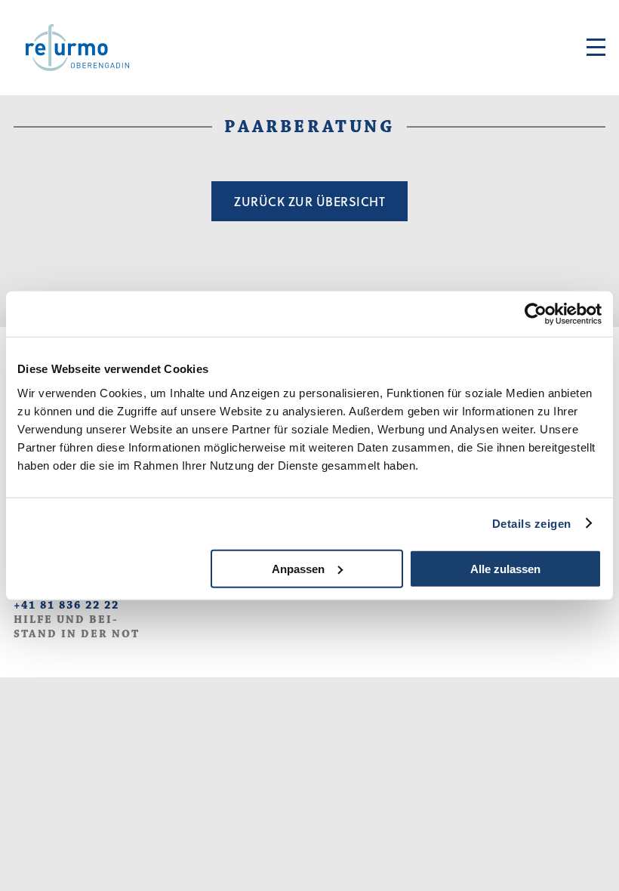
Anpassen (298, 568)
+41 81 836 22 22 (66, 605)
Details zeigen (531, 523)
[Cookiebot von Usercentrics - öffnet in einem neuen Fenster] (536, 314)
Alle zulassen (505, 568)
